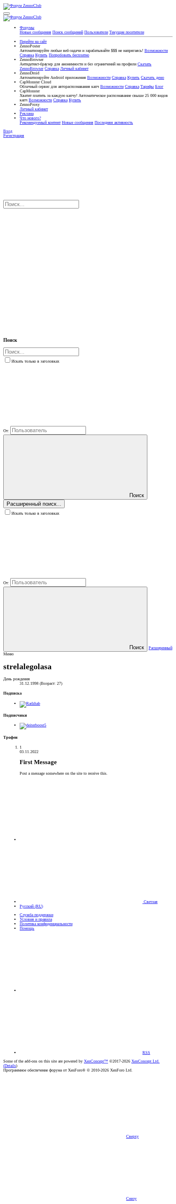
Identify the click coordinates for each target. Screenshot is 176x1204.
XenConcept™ (96, 1061)
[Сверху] (81, 990)
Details (10, 1065)
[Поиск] (64, 268)
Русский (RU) (31, 906)
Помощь (27, 928)
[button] (6, 13)
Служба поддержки (36, 915)
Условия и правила (36, 919)
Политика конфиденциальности (46, 923)
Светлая (150, 901)
